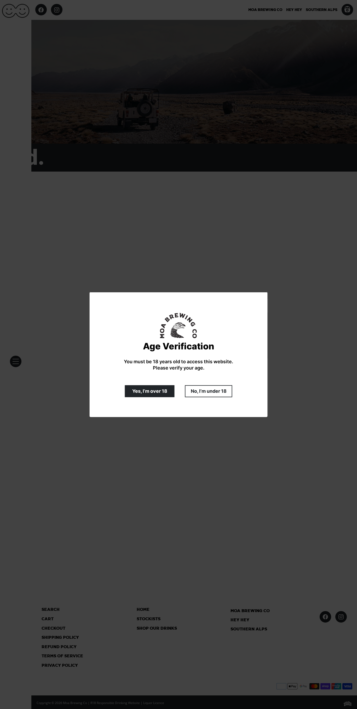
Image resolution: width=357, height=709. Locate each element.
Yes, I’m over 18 (149, 391)
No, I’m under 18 (209, 391)
